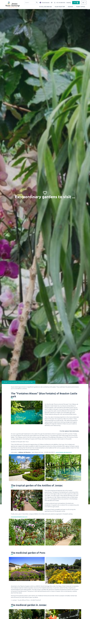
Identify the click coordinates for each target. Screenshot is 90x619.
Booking (69, 2)
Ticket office (80, 6)
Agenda (70, 6)
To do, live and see (45, 6)
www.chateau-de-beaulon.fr (64, 452)
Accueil (5, 382)
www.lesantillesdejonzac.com (19, 516)
